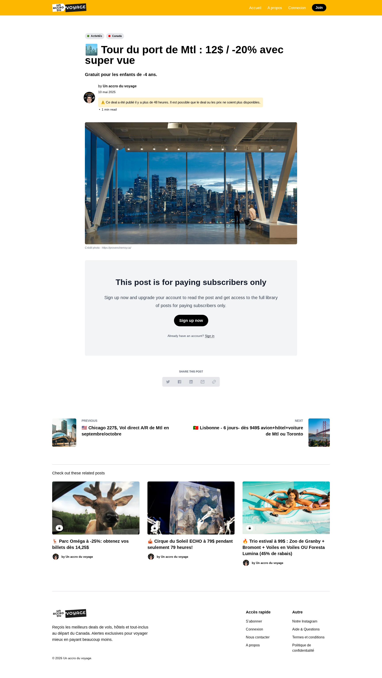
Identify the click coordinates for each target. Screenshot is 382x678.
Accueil (255, 8)
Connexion (297, 8)
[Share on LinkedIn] (191, 382)
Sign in (209, 336)
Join (319, 8)
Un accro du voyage (120, 86)
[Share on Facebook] (179, 382)
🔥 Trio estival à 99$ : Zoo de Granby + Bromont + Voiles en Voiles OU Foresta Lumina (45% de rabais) (284, 547)
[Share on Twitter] (168, 382)
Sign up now (191, 320)
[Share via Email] (202, 382)
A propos (274, 8)
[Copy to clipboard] (214, 382)
